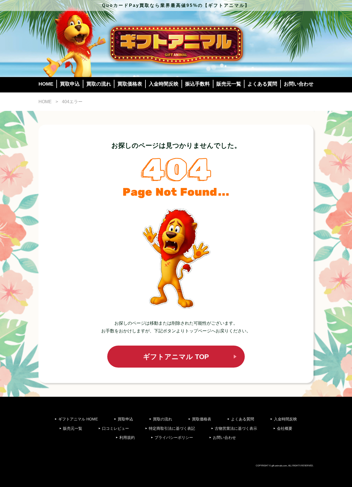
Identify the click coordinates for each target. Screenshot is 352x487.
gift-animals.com (279, 465)
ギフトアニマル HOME (78, 419)
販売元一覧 (228, 84)
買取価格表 (129, 84)
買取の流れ (98, 84)
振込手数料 (197, 84)
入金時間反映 (163, 84)
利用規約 (127, 437)
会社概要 (284, 428)
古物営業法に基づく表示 (236, 428)
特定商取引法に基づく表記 (172, 428)
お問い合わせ (299, 84)
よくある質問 (262, 84)
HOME (45, 84)
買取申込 (70, 84)
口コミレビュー (115, 428)
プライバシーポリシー (174, 437)
